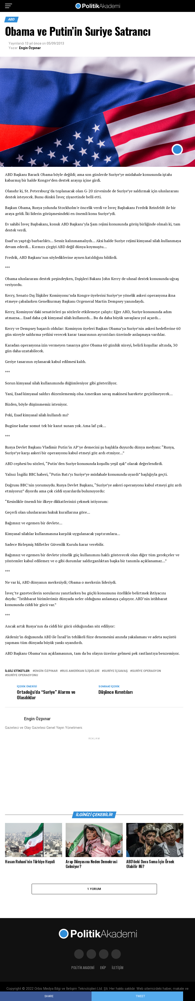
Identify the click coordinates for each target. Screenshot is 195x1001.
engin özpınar (46, 671)
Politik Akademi (82, 967)
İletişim (117, 967)
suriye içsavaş (116, 671)
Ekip (103, 967)
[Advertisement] (94, 774)
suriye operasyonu (22, 675)
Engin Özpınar (30, 48)
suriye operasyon (146, 671)
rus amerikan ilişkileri (80, 671)
